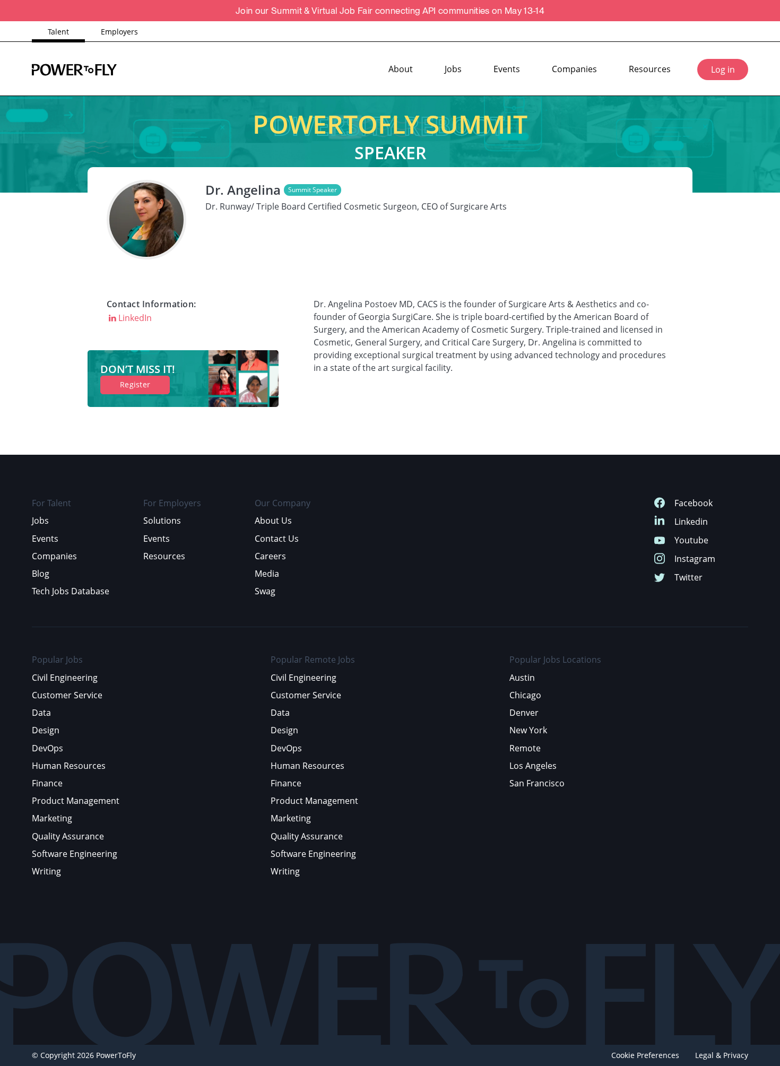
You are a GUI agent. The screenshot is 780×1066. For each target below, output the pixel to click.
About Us (273, 520)
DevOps (47, 748)
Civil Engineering (65, 677)
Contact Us (277, 538)
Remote (525, 748)
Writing (46, 871)
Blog (40, 573)
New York (528, 730)
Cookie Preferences (645, 1055)
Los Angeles (533, 766)
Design (45, 730)
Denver (524, 712)
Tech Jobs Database (70, 591)
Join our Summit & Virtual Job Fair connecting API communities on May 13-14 (390, 10)
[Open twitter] (659, 577)
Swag (265, 591)
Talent (58, 32)
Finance (47, 783)
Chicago (525, 695)
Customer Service (67, 695)
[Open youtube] (659, 540)
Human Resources (69, 766)
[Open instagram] (659, 559)
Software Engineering (74, 854)
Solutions (162, 520)
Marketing (52, 818)
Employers (119, 32)
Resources (650, 69)
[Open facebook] (659, 503)
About (400, 69)
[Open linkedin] (659, 522)
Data (41, 712)
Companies (574, 69)
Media (267, 573)
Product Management (75, 801)
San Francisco (537, 783)
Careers (270, 556)
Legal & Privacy (721, 1055)
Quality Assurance (68, 836)
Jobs (453, 69)
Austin (522, 677)
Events (506, 69)
